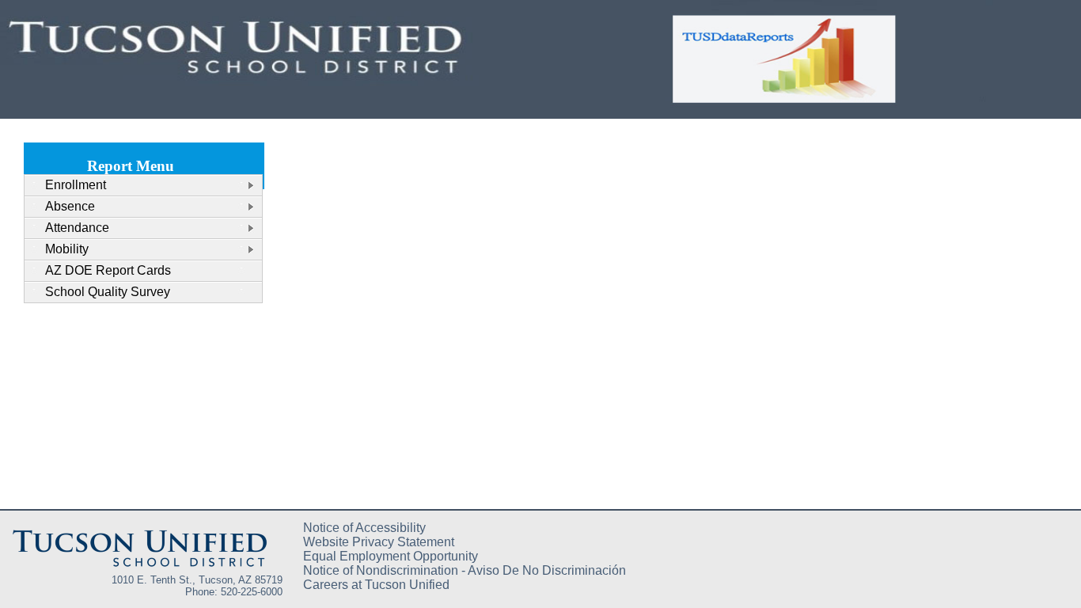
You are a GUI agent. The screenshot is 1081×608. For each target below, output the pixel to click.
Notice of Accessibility (364, 527)
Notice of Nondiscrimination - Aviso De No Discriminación (464, 570)
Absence (70, 206)
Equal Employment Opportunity (390, 556)
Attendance (77, 227)
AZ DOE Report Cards (108, 270)
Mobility (67, 249)
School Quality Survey (107, 291)
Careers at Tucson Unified (376, 584)
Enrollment (75, 185)
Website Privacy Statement (378, 542)
